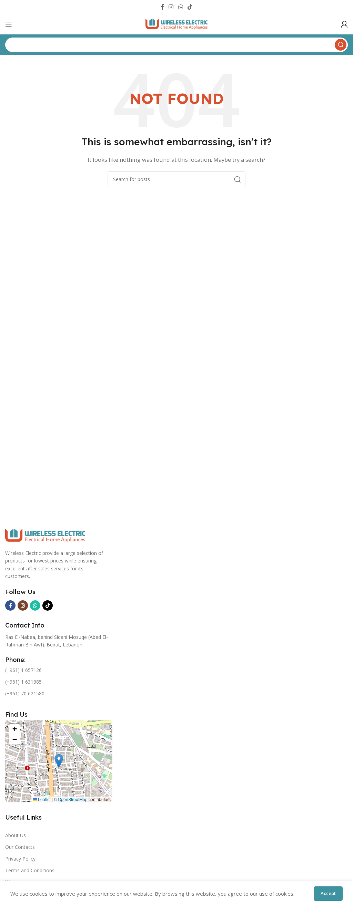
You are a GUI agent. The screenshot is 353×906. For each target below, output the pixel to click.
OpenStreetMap (73, 799)
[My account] (344, 24)
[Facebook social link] (162, 7)
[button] (58, 761)
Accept (328, 893)
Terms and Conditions (29, 870)
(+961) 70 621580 (24, 693)
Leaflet (44, 799)
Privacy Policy (20, 858)
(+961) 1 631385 (23, 681)
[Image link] (45, 534)
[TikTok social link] (189, 7)
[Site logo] (176, 23)
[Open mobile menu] (9, 24)
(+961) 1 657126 (23, 670)
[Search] (237, 179)
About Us (15, 835)
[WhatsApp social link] (180, 7)
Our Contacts (20, 847)
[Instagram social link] (171, 7)
